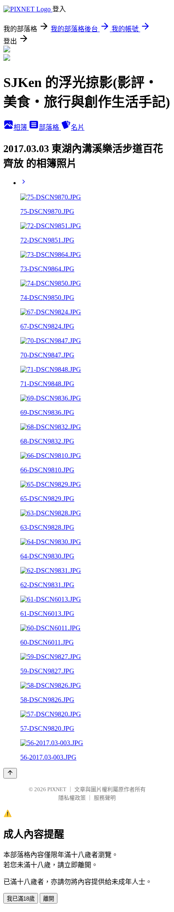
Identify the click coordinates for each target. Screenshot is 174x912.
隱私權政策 (72, 798)
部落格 (50, 127)
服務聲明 (105, 798)
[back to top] (10, 773)
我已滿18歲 (21, 899)
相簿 (21, 127)
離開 (48, 899)
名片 (77, 127)
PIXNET (56, 789)
